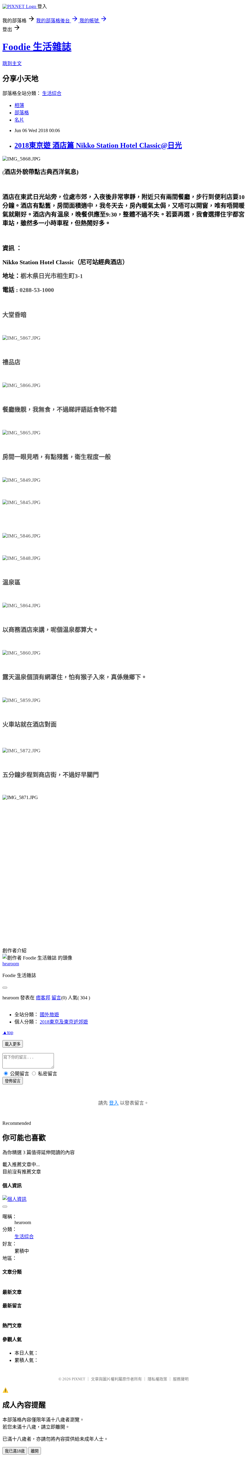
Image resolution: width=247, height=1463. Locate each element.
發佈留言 (12, 1081)
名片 (19, 119)
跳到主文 (12, 63)
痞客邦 (43, 997)
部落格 (21, 112)
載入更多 (12, 1044)
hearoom (10, 963)
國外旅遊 (49, 1014)
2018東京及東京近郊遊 (64, 1021)
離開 (35, 1451)
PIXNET (78, 1379)
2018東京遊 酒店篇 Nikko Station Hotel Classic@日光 (98, 145)
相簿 (19, 105)
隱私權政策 (157, 1379)
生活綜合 (51, 93)
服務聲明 (181, 1379)
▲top (7, 1032)
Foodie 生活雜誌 (36, 46)
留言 (56, 997)
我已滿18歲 (15, 1451)
